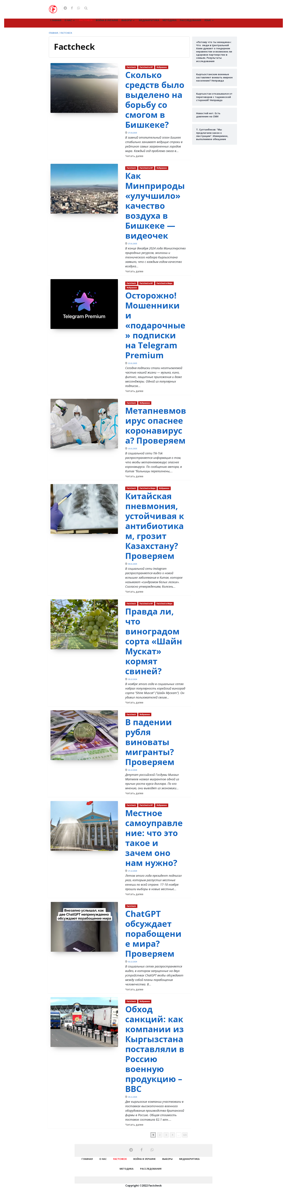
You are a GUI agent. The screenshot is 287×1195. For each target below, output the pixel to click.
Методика (170, 20)
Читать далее (134, 156)
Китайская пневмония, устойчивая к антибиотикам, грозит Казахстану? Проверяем (154, 525)
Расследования (190, 20)
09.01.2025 (132, 564)
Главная (55, 20)
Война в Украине (107, 20)
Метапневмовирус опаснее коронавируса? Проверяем (155, 425)
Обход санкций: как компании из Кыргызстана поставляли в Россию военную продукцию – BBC (154, 1048)
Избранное (162, 67)
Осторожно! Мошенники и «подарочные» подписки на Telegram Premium (155, 325)
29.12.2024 (132, 679)
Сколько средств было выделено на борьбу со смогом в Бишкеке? (154, 99)
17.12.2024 (132, 871)
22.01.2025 (132, 363)
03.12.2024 (132, 961)
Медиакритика (149, 20)
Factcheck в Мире (164, 283)
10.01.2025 (132, 448)
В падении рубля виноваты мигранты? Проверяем (149, 742)
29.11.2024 (132, 1097)
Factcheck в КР (146, 67)
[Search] (86, 8)
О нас (68, 20)
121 (185, 1135)
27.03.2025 (132, 132)
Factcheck (86, 20)
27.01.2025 (132, 243)
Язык (207, 20)
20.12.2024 (132, 770)
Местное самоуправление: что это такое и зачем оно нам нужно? (154, 837)
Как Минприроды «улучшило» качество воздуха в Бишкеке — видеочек (155, 205)
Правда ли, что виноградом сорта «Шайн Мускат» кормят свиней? (153, 641)
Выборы (126, 20)
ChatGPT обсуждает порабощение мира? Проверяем (153, 933)
